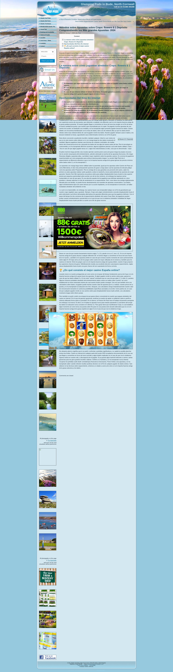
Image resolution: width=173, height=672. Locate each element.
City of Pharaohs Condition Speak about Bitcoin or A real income (80, 19)
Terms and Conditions (82, 665)
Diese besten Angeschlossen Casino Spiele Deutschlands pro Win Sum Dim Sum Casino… (104, 21)
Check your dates (47, 61)
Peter (79, 33)
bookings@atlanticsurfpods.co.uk (95, 664)
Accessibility (93, 665)
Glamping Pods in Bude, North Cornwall (107, 4)
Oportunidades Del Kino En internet (76, 44)
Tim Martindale (52, 440)
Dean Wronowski (101, 670)
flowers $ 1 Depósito (113, 53)
